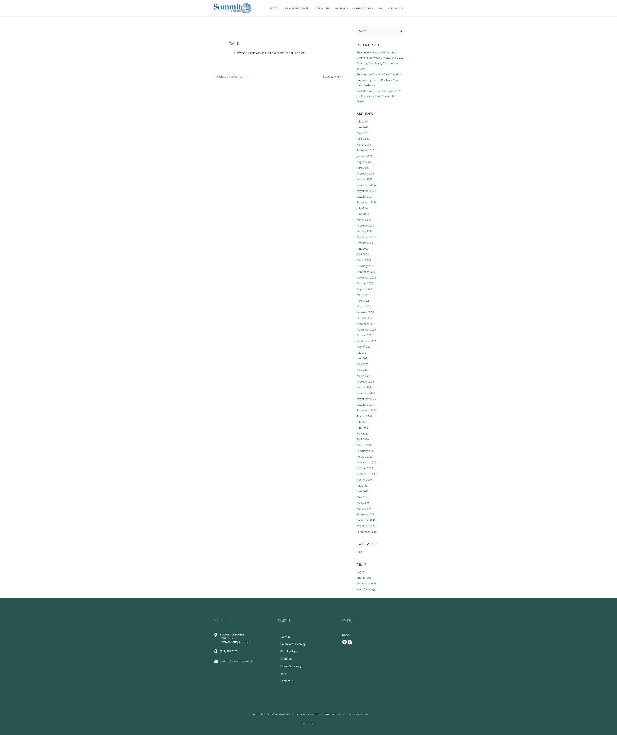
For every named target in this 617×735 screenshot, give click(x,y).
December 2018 (366, 520)
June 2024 (363, 214)
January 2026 (364, 156)
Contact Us (395, 8)
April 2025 (363, 168)
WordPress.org (366, 589)
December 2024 (366, 185)
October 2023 (365, 243)
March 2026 (364, 144)
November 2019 (366, 462)
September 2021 (366, 341)
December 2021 (366, 324)
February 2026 (365, 150)
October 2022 (365, 283)
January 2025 (364, 179)
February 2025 (365, 173)
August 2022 (364, 289)
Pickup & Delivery (362, 8)
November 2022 (366, 277)
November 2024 (366, 191)
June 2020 (363, 428)
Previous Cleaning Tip (227, 76)
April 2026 (363, 139)
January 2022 (364, 318)
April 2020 (363, 439)
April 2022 (363, 300)
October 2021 (365, 335)
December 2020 (366, 393)
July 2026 (362, 121)
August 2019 (364, 480)
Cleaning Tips (322, 8)
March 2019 (364, 508)
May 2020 (362, 433)
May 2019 (362, 497)
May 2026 (362, 133)
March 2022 (364, 306)
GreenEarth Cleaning (296, 8)
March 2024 (364, 220)
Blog (381, 8)
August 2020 (364, 416)
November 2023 (366, 237)
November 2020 (366, 399)
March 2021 (364, 376)
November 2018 (366, 526)
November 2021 (366, 329)
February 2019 (365, 514)
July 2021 (362, 352)
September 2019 (366, 474)
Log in (360, 572)
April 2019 (363, 503)
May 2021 (362, 364)
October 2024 (365, 196)
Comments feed (366, 583)
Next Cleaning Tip (334, 76)
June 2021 (363, 358)
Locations (341, 8)
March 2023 (364, 260)
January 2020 (364, 456)
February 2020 (365, 451)
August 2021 (364, 347)
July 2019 (362, 485)
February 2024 (365, 225)
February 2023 (365, 266)
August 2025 (364, 162)
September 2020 (366, 410)
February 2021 (365, 381)
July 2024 (362, 208)
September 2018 (366, 532)
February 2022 (365, 312)
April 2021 (363, 370)
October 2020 (365, 404)
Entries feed (364, 577)
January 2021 (364, 387)
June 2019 (363, 491)
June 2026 (363, 127)
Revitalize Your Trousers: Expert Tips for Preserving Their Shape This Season (379, 96)
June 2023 (363, 248)
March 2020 (364, 445)
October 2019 (365, 468)
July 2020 (362, 422)
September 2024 (366, 202)
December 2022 (366, 272)
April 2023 (363, 254)
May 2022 (362, 295)
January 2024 (364, 231)
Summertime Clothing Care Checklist (379, 74)
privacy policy (308, 723)
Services (273, 8)
